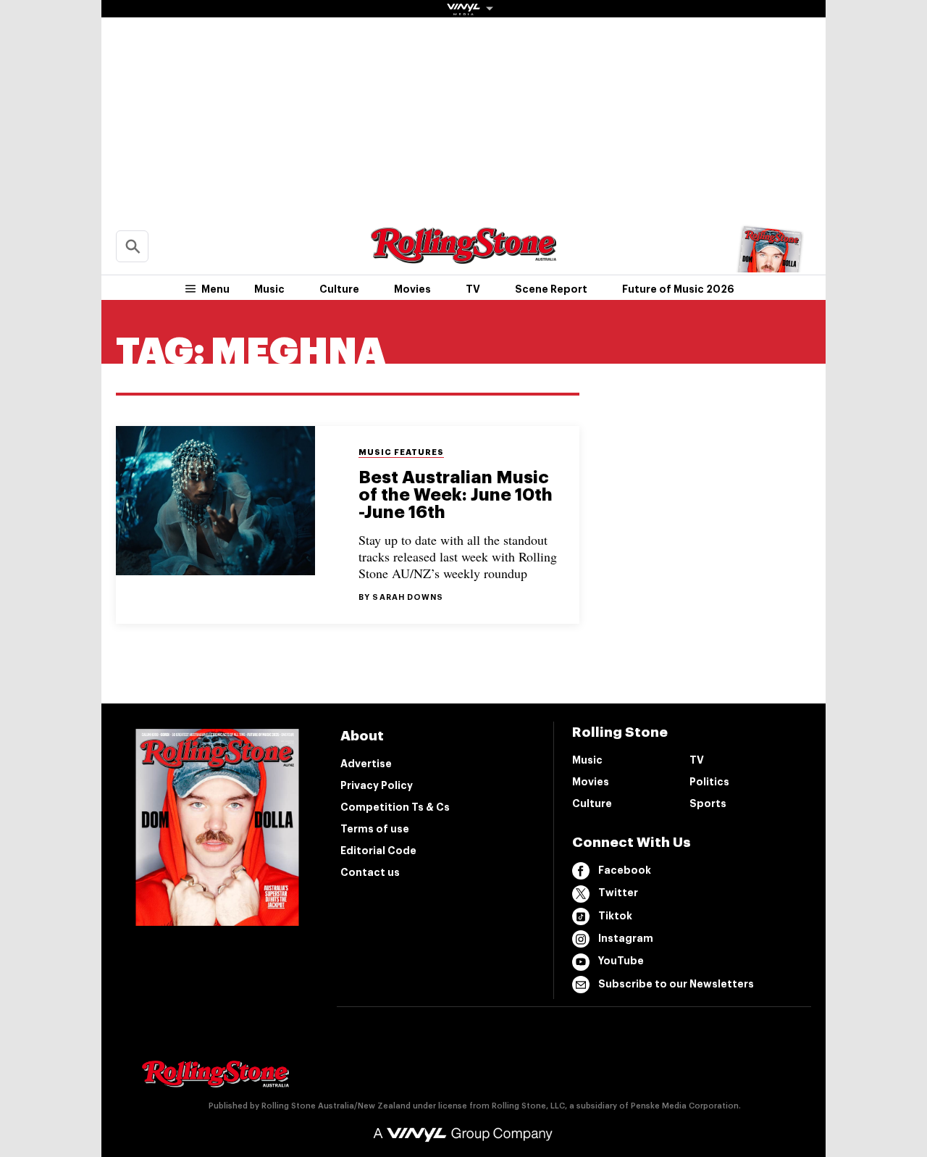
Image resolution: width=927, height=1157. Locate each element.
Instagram (625, 938)
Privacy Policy (376, 785)
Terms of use (374, 829)
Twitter (618, 892)
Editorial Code (378, 850)
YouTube (621, 961)
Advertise (366, 764)
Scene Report (551, 289)
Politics (709, 782)
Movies (412, 289)
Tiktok (615, 916)
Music (269, 289)
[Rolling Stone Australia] (463, 256)
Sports (707, 803)
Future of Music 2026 (678, 289)
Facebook (624, 870)
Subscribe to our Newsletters (676, 984)
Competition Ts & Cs (395, 807)
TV (473, 289)
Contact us (370, 872)
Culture (339, 289)
